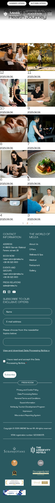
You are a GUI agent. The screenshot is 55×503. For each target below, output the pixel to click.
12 (2, 72)
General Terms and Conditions (27, 398)
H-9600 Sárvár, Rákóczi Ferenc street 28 (14, 249)
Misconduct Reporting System (27, 415)
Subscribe (10, 374)
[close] (50, 14)
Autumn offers (38, 3)
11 (29, 72)
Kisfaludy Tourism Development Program (27, 407)
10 (2, 108)
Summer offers (16, 3)
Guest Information (27, 402)
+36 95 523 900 (10, 262)
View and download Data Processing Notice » (26, 350)
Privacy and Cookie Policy (27, 390)
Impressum (27, 411)
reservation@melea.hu (13, 259)
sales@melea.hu (10, 285)
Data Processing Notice (28, 394)
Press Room (28, 382)
